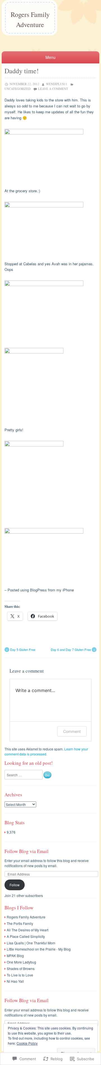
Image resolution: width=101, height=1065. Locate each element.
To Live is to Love (20, 975)
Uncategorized (17, 89)
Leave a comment (53, 89)
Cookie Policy (27, 1043)
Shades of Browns (21, 968)
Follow (15, 884)
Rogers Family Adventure (30, 19)
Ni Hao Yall (15, 981)
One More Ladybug (21, 962)
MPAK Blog (15, 955)
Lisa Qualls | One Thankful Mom (31, 942)
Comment (72, 731)
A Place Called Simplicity (26, 936)
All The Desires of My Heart (27, 929)
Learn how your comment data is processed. (46, 751)
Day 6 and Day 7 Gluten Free (73, 649)
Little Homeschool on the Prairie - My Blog (39, 949)
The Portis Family (20, 923)
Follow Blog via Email (26, 851)
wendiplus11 (56, 84)
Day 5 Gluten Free (20, 649)
